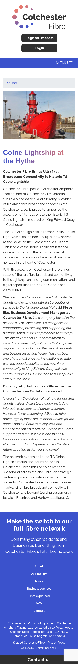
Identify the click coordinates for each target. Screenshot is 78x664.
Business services (39, 588)
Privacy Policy (56, 642)
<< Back (12, 83)
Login (39, 48)
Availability (39, 573)
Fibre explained (39, 596)
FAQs (39, 603)
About (39, 566)
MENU (62, 63)
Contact (39, 610)
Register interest (39, 38)
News (39, 581)
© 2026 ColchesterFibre (29, 642)
